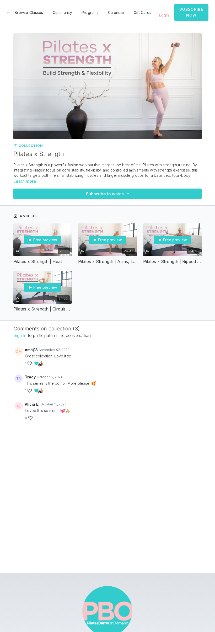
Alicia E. (32, 404)
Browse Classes (29, 12)
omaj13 (31, 349)
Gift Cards (143, 12)
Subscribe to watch (105, 193)
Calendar (116, 12)
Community (62, 12)
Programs (90, 12)
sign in (19, 335)
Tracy (30, 377)
